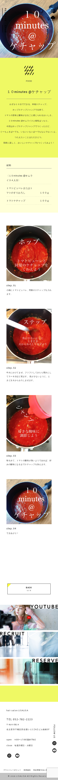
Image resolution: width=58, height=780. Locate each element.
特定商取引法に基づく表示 (44, 770)
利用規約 (27, 770)
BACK (29, 588)
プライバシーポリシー (12, 770)
